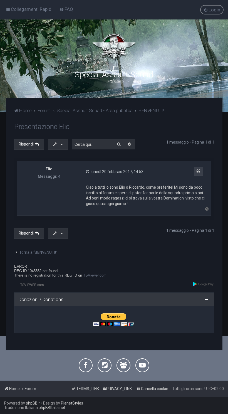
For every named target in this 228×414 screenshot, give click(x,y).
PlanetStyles (72, 403)
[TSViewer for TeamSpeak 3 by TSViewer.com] (29, 284)
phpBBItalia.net (52, 407)
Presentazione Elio (42, 127)
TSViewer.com (94, 275)
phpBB (32, 403)
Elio (49, 169)
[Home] (114, 47)
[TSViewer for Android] (203, 284)
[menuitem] (66, 9)
